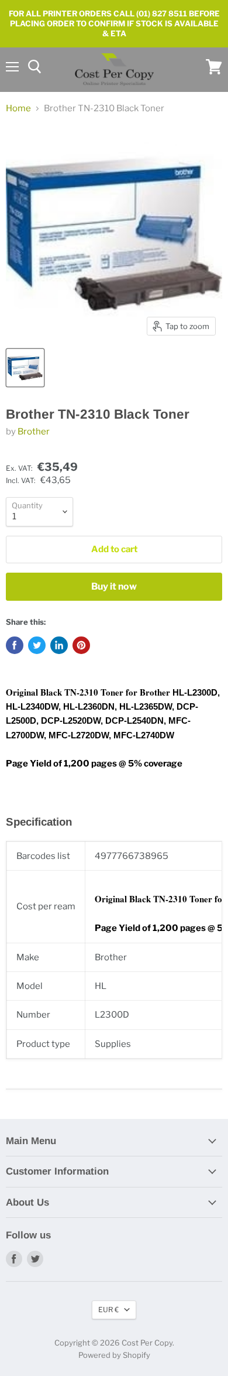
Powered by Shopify (114, 1355)
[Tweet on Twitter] (37, 645)
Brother (34, 431)
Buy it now (114, 586)
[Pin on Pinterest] (81, 645)
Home (18, 109)
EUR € (108, 1309)
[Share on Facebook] (14, 645)
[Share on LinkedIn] (59, 645)
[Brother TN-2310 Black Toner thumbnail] (25, 367)
